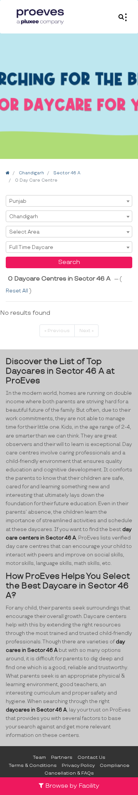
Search (69, 262)
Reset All (17, 291)
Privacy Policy (78, 765)
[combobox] (69, 201)
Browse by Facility (71, 786)
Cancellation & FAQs (69, 773)
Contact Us (91, 757)
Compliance (115, 765)
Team (39, 757)
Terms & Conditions (33, 765)
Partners (61, 757)
